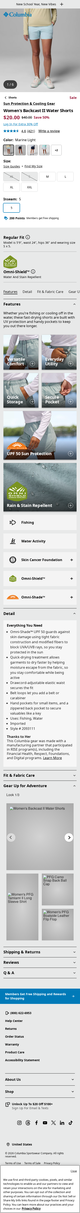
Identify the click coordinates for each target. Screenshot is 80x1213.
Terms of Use (13, 1163)
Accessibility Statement (22, 1060)
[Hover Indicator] (32, 363)
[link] (40, 836)
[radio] (8, 150)
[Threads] (28, 1123)
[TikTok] (70, 1123)
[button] (28, 236)
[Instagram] (19, 1123)
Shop (9, 1091)
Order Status (14, 1036)
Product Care (14, 1052)
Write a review (49, 130)
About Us (13, 1079)
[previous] (11, 837)
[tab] (12, 292)
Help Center (14, 1021)
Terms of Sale (32, 1163)
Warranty (12, 1044)
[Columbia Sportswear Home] (17, 14)
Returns (11, 1029)
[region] (40, 50)
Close (74, 1170)
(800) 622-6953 (20, 1013)
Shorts (13, 97)
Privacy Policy (52, 1163)
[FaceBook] (36, 1123)
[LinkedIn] (62, 1123)
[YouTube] (45, 1123)
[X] (53, 1123)
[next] (69, 837)
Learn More (52, 758)
